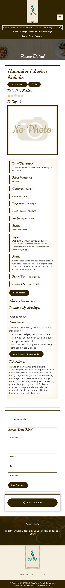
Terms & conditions (24, 586)
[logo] (32, 12)
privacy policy (44, 586)
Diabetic (44, 246)
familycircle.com (19, 229)
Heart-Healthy (18, 246)
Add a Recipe (34, 502)
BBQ (26, 196)
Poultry (29, 189)
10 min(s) (31, 204)
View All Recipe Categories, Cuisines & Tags (32, 31)
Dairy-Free (28, 243)
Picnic (36, 243)
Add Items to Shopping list (26, 354)
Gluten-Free (17, 243)
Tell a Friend (18, 84)
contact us (26, 574)
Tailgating (22, 249)
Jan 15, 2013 (33, 284)
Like (35, 84)
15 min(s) (32, 211)
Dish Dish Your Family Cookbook (41, 583)
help (42, 574)
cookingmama (33, 277)
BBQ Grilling (17, 241)
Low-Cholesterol (33, 246)
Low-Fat (42, 243)
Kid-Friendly (29, 241)
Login (24, 36)
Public (32, 218)
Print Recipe (19, 292)
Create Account (35, 36)
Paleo (14, 249)
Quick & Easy (40, 241)
